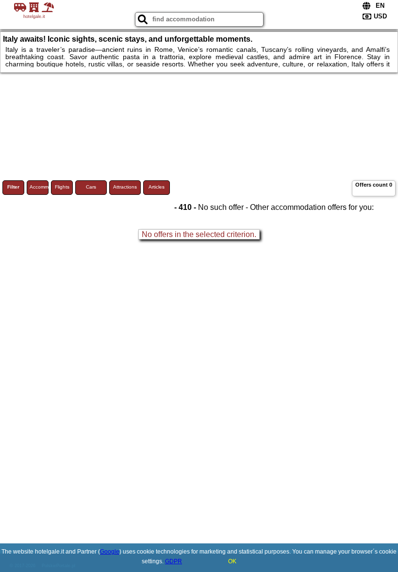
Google (109, 551)
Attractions (125, 187)
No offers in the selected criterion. (199, 234)
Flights (62, 187)
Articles (157, 187)
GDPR (173, 561)
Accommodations (39, 187)
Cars (91, 187)
